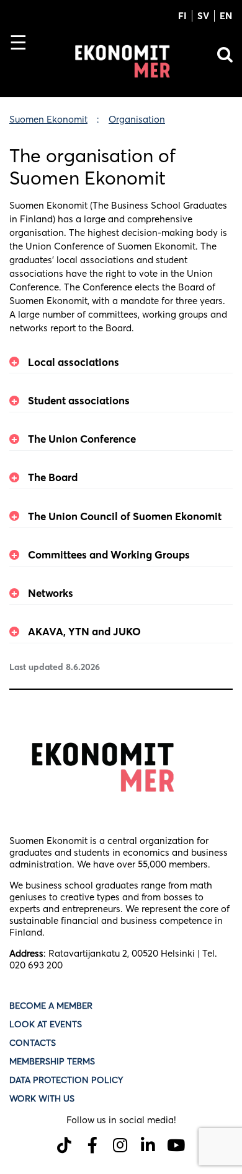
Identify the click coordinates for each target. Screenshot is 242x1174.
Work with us (41, 1098)
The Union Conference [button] (82, 438)
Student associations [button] (79, 400)
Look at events (45, 1024)
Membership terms (52, 1061)
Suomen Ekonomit (48, 119)
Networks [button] (50, 592)
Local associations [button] (73, 361)
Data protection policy (67, 1079)
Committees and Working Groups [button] (109, 554)
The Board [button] (53, 477)
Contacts (32, 1042)
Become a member (50, 1005)
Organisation (137, 119)
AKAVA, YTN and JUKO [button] (84, 631)
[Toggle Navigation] (23, 63)
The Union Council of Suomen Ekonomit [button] (125, 516)
